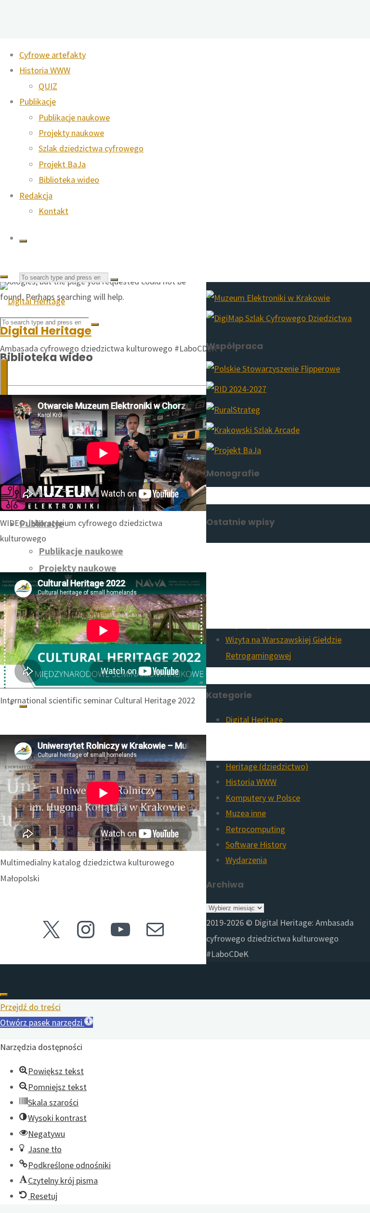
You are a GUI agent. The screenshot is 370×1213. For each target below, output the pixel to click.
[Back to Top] (4, 994)
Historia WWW (251, 781)
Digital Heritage (46, 330)
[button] (46, 1022)
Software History (255, 844)
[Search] (23, 241)
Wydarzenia (246, 859)
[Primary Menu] (4, 378)
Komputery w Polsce (262, 797)
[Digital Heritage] (32, 301)
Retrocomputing (255, 829)
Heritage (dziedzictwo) (266, 766)
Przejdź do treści (30, 1006)
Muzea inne (245, 813)
